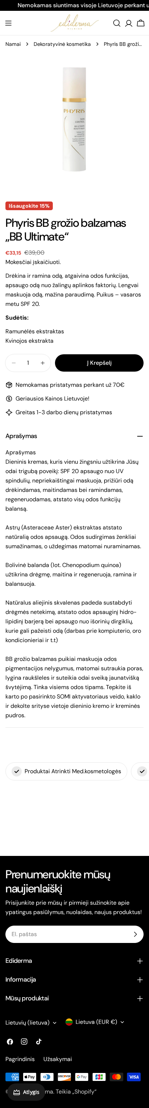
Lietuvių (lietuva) (27, 1022)
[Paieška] (117, 23)
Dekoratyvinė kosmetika (62, 44)
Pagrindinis (20, 1059)
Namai (13, 44)
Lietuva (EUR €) (96, 1022)
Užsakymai (57, 1059)
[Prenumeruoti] (135, 934)
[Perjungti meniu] (8, 23)
